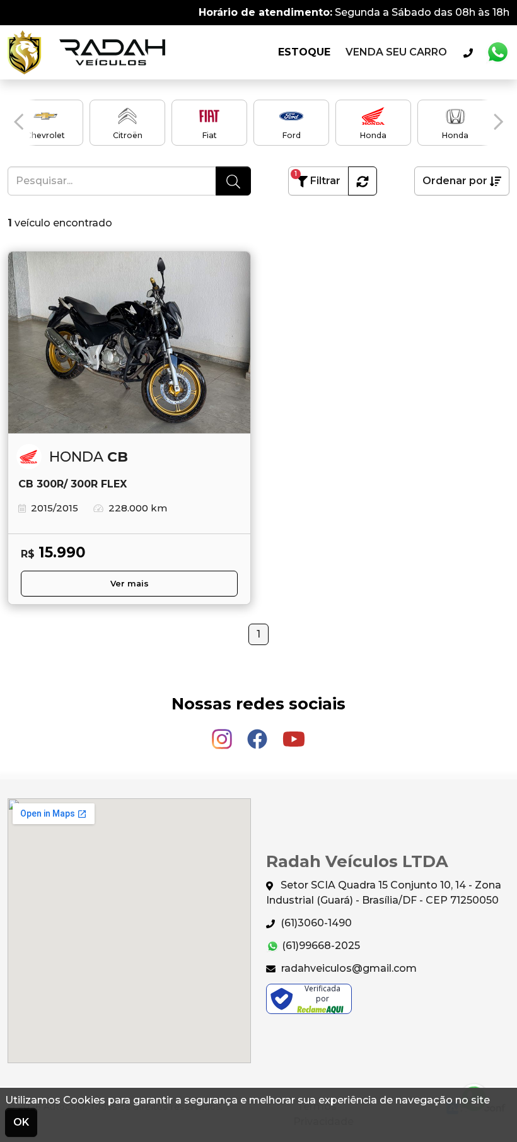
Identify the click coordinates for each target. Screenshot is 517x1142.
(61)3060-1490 (315, 923)
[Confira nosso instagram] (223, 733)
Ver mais (129, 583)
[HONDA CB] (129, 343)
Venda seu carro (396, 52)
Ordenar (454, 181)
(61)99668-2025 (319, 946)
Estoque (304, 52)
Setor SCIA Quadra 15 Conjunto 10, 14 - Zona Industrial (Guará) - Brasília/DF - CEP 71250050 (383, 892)
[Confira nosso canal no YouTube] (293, 733)
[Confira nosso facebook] (258, 733)
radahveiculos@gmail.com (348, 968)
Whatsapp (497, 52)
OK (21, 1122)
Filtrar (317, 178)
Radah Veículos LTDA (86, 52)
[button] (18, 121)
